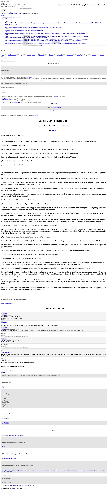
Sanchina (55, 130)
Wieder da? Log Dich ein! (11, 24)
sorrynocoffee (60, 55)
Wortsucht (35, 115)
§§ (6, 42)
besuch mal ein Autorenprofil (58, 23)
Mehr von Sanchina (6, 423)
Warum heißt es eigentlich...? (47, 40)
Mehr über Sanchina (6, 422)
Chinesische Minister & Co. (66, 39)
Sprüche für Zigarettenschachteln (35, 39)
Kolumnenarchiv (48, 42)
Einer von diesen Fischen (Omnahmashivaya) (31, 470)
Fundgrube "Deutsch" (77, 40)
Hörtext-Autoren (44, 33)
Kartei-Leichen (66, 33)
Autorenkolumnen (32, 42)
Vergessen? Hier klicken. (25, 8)
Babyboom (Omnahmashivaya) (84, 470)
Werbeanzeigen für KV (59, 40)
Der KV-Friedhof (76, 39)
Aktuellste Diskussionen (15, 37)
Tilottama (51, 55)
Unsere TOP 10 (52, 33)
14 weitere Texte (8, 471)
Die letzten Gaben (5, 447)
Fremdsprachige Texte (76, 36)
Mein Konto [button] (3, 15)
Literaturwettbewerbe (33, 45)
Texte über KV (43, 37)
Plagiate (56, 43)
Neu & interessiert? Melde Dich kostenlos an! (92, 23)
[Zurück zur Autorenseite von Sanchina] (3, 372)
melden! (11, 475)
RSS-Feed (16, 488)
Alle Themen (31, 37)
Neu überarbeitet (42, 36)
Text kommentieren (6, 418)
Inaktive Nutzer (81, 33)
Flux (21, 55)
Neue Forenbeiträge (43, 27)
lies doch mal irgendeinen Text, (43, 23)
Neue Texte (19, 27)
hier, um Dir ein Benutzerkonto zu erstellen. (14, 13)
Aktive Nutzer (59, 33)
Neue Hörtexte (51, 27)
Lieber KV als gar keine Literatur (33, 40)
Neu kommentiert (50, 36)
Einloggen (3, 10)
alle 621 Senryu (54, 103)
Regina (3, 387)
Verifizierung (19, 43)
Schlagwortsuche (18, 30)
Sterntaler (94, 55)
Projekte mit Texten (49, 43)
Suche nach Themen (27, 30)
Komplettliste (16, 33)
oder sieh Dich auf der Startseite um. (73, 23)
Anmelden (7, 17)
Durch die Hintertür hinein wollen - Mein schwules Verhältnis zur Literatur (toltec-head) (59, 470)
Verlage (40, 45)
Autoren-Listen (36, 33)
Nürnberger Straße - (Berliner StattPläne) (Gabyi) (12, 470)
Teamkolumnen (40, 42)
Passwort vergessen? (15, 17)
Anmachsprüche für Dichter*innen (51, 39)
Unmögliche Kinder (6, 458)
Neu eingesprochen (59, 36)
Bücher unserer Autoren (63, 43)
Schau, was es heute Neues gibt (28, 23)
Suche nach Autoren (36, 30)
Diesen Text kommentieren (6, 303)
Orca (3, 55)
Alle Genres (37, 37)
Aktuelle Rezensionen (81, 43)
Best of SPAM (68, 40)
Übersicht (7, 37)
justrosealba (41, 55)
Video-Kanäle (67, 42)
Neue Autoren (34, 27)
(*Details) (30, 77)
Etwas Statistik (12, 40)
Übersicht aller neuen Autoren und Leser (10, 57)
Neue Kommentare (26, 27)
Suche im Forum (45, 30)
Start (7, 21)
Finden (2, 3)
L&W (25, 488)
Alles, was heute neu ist (10, 27)
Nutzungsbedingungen (10, 43)
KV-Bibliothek (72, 43)
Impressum (13, 485)
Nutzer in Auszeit (74, 33)
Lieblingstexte (67, 36)
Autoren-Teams (29, 33)
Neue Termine (59, 27)
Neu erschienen (34, 36)
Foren (7, 36)
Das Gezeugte (13, 458)
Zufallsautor (22, 33)
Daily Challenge (40, 43)
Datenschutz (31, 485)
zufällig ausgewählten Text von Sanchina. (17, 435)
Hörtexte (62, 42)
